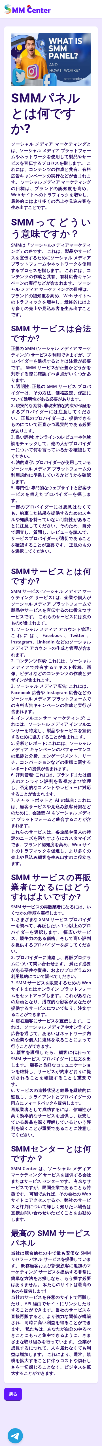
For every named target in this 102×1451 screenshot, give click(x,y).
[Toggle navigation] (91, 9)
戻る (13, 1394)
